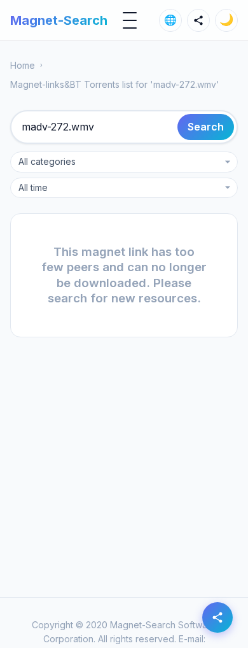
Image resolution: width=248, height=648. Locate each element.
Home (22, 65)
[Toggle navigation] (130, 20)
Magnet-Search (58, 20)
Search (206, 126)
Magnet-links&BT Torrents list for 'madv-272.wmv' (114, 84)
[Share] (198, 20)
